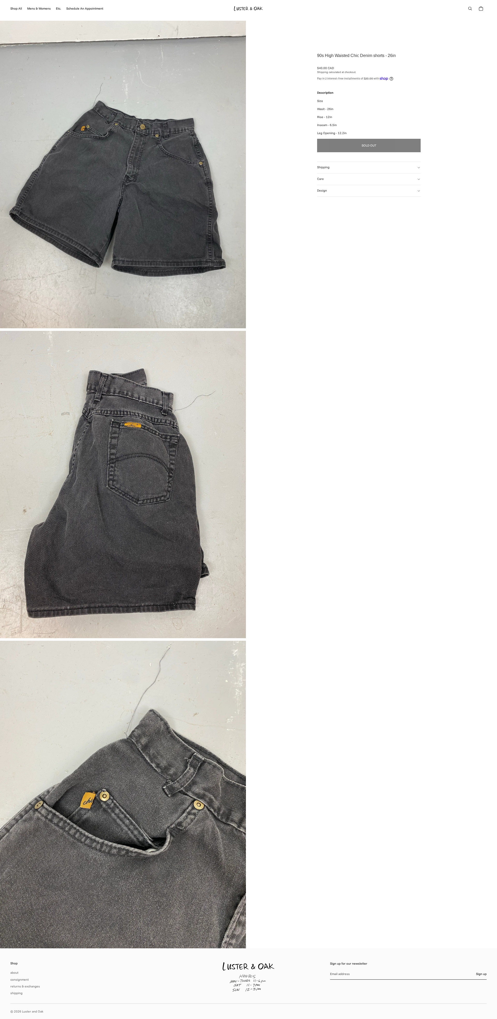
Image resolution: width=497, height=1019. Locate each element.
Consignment (19, 979)
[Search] (470, 8)
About (14, 972)
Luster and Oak (32, 1011)
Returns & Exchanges (25, 986)
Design (322, 190)
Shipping (323, 167)
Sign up (481, 974)
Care (320, 179)
